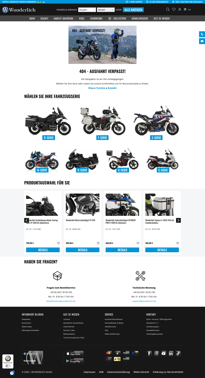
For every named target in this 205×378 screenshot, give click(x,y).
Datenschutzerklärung (118, 372)
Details (43, 249)
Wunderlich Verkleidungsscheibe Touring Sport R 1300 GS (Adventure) (42, 221)
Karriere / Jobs (69, 330)
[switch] (8, 365)
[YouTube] (163, 353)
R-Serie (49, 137)
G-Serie (123, 170)
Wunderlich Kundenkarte (73, 323)
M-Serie (42, 170)
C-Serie (163, 170)
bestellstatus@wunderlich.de (61, 301)
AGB (101, 372)
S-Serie (156, 137)
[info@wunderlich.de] (202, 41)
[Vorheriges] (26, 220)
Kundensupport (152, 326)
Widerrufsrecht (141, 372)
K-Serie (82, 170)
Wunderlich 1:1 (152, 323)
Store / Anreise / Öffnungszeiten (159, 319)
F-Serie (102, 137)
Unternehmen (69, 326)
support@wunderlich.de (144, 301)
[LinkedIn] (170, 353)
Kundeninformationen (114, 319)
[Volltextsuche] (168, 9)
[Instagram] (156, 353)
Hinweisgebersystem (154, 334)
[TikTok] (178, 353)
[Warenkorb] (201, 9)
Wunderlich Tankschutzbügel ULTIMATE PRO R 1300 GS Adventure (121, 221)
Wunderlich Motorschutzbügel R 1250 (80, 220)
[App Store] (73, 353)
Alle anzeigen (133, 9)
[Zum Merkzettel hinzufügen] (58, 243)
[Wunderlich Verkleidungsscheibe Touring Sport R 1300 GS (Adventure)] (43, 205)
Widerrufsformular (112, 334)
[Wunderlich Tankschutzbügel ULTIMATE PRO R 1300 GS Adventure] (122, 205)
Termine (66, 319)
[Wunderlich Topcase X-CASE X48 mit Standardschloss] (162, 205)
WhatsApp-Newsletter (30, 330)
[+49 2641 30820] (202, 34)
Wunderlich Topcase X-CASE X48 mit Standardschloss (159, 221)
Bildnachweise (69, 334)
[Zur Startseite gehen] (19, 9)
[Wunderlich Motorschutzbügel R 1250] (82, 205)
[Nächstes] (178, 220)
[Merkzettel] (174, 9)
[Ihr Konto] (180, 9)
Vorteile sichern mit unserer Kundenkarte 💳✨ (22, 1)
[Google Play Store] (73, 361)
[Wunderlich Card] (32, 357)
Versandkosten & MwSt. (114, 323)
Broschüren (26, 323)
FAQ (106, 330)
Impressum (89, 372)
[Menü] (12, 355)
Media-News (27, 326)
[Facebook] (149, 353)
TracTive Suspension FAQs (73, 338)
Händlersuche (110, 326)
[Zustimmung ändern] (12, 372)
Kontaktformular (152, 330)
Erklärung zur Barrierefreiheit (168, 372)
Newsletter (26, 319)
